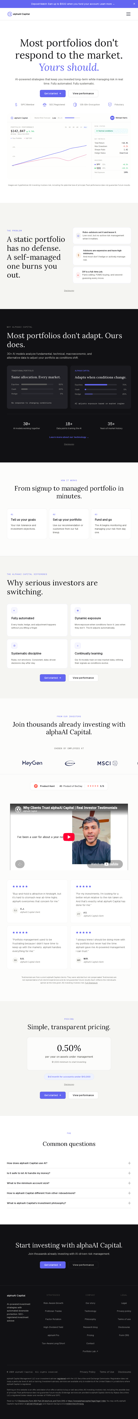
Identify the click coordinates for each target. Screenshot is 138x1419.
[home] (19, 14)
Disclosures (124, 1327)
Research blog (90, 1327)
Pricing (90, 1335)
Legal (124, 1303)
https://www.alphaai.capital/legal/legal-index (87, 1401)
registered (61, 1379)
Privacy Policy (88, 1372)
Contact (90, 1343)
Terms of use (124, 1319)
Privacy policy (124, 1311)
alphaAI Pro (53, 1335)
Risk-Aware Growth (53, 1303)
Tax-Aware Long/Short (53, 1343)
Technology (90, 1311)
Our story (90, 1303)
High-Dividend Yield (53, 1327)
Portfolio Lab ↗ (90, 1351)
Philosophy (90, 1319)
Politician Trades (53, 1311)
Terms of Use (107, 1372)
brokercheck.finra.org (75, 1404)
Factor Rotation (53, 1319)
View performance (83, 93)
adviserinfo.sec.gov (34, 1404)
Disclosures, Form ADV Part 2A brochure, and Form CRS (41, 1401)
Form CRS (124, 1335)
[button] (127, 14)
